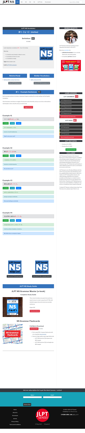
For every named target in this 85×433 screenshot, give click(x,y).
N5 (17, 2)
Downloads (48, 2)
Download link (34, 328)
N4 (21, 2)
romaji (12, 123)
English (18, 123)
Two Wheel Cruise (72, 411)
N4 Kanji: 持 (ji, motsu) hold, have (11, 79)
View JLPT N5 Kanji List (15, 83)
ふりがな (6, 123)
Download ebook (35, 311)
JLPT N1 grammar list (66, 113)
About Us (15, 412)
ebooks (15, 418)
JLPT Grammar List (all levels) (68, 116)
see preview (43, 334)
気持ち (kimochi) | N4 (36, 79)
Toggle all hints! (28, 107)
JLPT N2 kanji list (65, 134)
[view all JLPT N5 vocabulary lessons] (46, 53)
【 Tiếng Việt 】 (38, 424)
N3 (26, 2)
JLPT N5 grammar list (66, 100)
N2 (30, 2)
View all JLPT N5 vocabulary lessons (42, 276)
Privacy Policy (15, 421)
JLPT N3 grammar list (66, 106)
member (67, 50)
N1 (34, 2)
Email (52, 395)
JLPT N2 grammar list (66, 110)
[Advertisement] (42, 15)
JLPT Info (40, 2)
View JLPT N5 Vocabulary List (42, 83)
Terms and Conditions (15, 424)
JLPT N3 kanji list (65, 130)
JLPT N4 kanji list (65, 127)
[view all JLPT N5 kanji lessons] (14, 267)
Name (32, 395)
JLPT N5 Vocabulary (12, 65)
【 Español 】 (47, 424)
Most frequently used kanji (67, 137)
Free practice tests (71, 149)
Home (15, 409)
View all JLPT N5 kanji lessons (15, 276)
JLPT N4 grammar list (66, 103)
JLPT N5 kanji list (65, 124)
